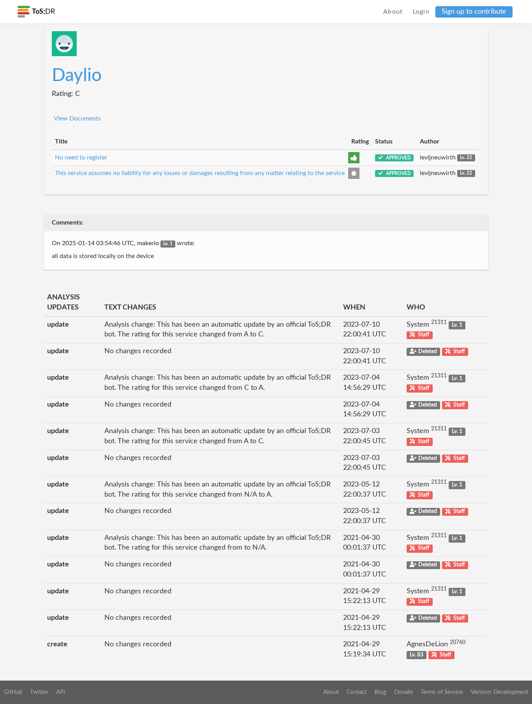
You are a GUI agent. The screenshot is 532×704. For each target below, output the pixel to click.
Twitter (39, 692)
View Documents (77, 118)
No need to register (81, 157)
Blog (380, 692)
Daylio (77, 76)
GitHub (13, 692)
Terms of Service (442, 692)
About (393, 12)
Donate (403, 692)
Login (421, 12)
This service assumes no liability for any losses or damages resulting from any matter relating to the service (200, 173)
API (60, 692)
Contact (356, 692)
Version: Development (499, 692)
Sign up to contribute (474, 11)
